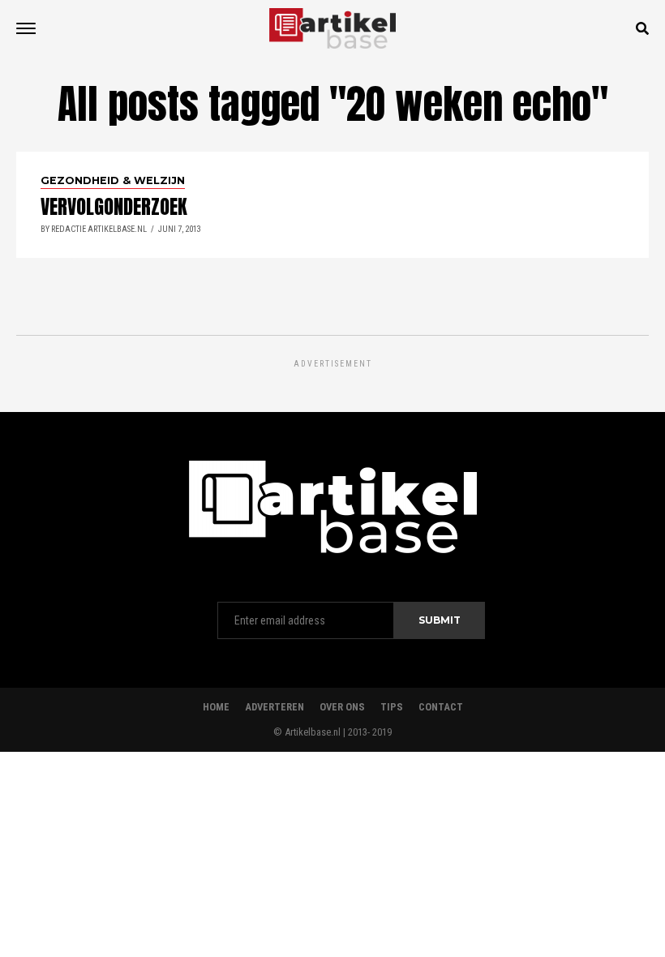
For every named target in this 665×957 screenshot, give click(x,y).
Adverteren (274, 707)
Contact (440, 707)
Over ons (342, 707)
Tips (391, 707)
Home (216, 707)
